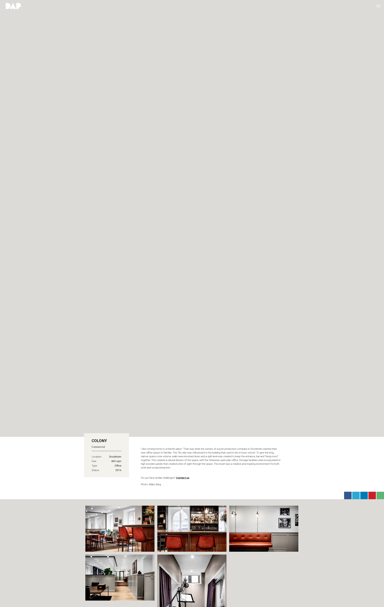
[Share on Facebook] (348, 495)
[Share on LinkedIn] (364, 495)
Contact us (182, 477)
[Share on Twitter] (356, 495)
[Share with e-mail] (380, 495)
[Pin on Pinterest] (372, 495)
